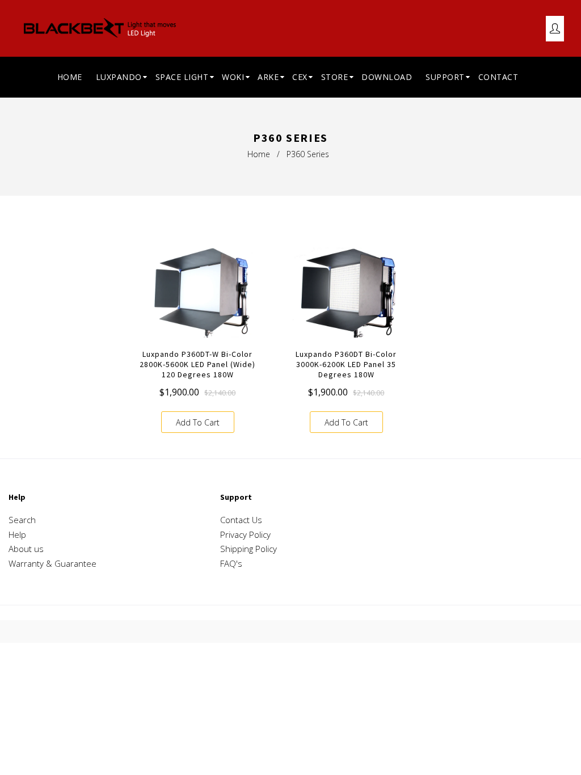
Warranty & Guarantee (52, 563)
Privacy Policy (245, 534)
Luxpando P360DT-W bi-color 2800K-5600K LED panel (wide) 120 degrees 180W (197, 364)
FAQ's (231, 563)
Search (22, 519)
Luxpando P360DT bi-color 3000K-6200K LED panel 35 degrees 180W (346, 364)
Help (17, 534)
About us (26, 548)
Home (258, 154)
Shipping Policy (248, 548)
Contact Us (241, 519)
